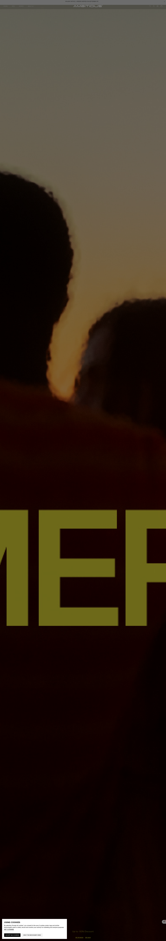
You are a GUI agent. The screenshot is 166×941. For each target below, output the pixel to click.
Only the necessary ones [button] (32, 935)
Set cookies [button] (9, 929)
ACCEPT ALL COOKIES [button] (12, 935)
